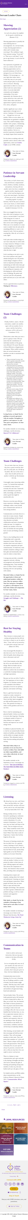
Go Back (6, 11)
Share (3, 1109)
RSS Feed (3, 19)
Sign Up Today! (14, 1206)
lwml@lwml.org (14, 1192)
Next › (15, 1105)
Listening (8, 796)
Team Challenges (13, 461)
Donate (14, 1188)
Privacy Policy (13, 1176)
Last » (19, 1105)
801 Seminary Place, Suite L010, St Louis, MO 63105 (14, 1173)
